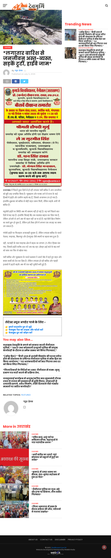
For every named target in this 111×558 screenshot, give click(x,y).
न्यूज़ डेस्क (19, 70)
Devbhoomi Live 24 (58, 547)
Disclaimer (60, 539)
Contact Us (46, 539)
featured (26, 395)
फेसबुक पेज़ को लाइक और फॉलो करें (26, 329)
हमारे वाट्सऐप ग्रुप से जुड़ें (20, 326)
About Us (33, 539)
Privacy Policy (75, 539)
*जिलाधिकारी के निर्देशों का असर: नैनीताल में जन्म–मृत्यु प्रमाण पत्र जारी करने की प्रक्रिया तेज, (31, 371)
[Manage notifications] (104, 547)
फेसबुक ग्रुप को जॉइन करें (20, 332)
